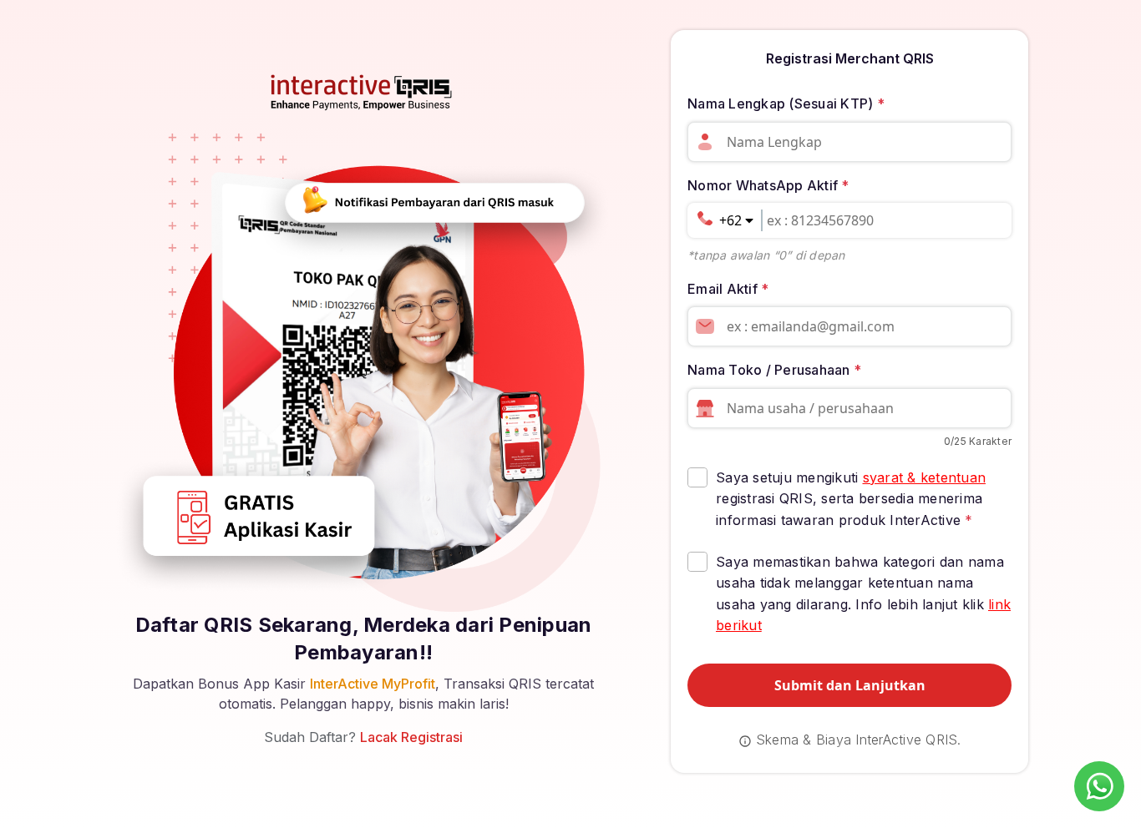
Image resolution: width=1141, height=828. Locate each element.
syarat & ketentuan (924, 477)
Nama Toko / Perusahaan (774, 369)
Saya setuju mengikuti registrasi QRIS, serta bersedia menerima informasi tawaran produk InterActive (851, 498)
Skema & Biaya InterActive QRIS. (856, 739)
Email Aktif (727, 288)
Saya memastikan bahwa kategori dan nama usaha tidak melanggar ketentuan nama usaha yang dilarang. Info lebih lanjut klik (863, 593)
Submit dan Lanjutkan (849, 685)
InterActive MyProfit (372, 683)
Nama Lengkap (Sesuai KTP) (786, 103)
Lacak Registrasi (411, 737)
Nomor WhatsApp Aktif (768, 185)
